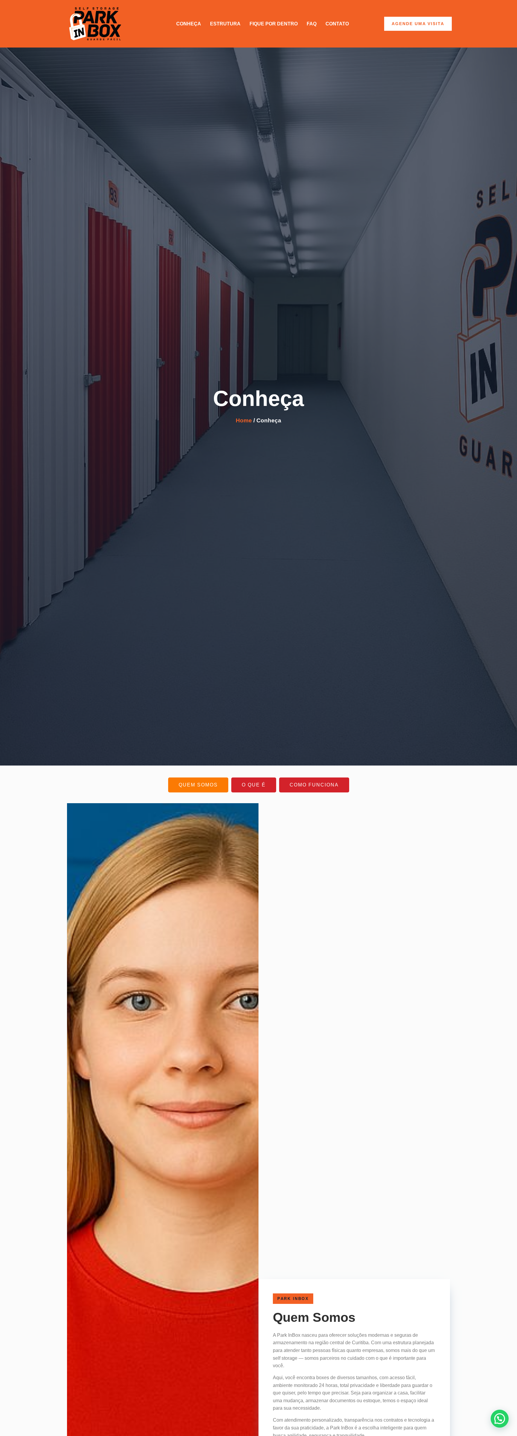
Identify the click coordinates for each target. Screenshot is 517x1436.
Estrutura (225, 23)
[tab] (198, 784)
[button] (500, 1419)
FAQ (312, 23)
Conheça (188, 23)
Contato (337, 23)
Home (244, 420)
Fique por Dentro (274, 23)
